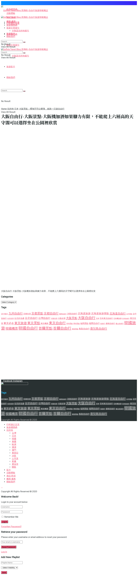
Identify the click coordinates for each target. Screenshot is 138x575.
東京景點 (33, 323)
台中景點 (129, 314)
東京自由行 (57, 323)
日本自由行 (126, 318)
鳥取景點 (75, 329)
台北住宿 (10, 318)
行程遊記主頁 (12, 22)
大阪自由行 (86, 318)
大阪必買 (61, 318)
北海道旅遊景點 (100, 313)
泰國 (14, 441)
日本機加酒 (117, 318)
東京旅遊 (20, 323)
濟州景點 (76, 324)
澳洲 (14, 447)
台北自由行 (31, 318)
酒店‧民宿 (11, 476)
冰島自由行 (72, 313)
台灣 (14, 433)
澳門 (14, 450)
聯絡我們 (10, 36)
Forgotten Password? (11, 526)
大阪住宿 (54, 318)
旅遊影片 (10, 66)
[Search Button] (24, 42)
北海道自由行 (118, 313)
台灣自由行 (44, 318)
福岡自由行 (94, 323)
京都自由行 (51, 313)
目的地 (10, 108)
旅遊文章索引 (12, 45)
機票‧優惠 (11, 479)
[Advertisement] (69, 87)
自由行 (102, 324)
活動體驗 (10, 472)
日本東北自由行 (106, 318)
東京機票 (44, 323)
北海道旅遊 (84, 313)
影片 (8, 470)
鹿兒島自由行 (98, 328)
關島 (14, 467)
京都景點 (37, 313)
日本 (16, 108)
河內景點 (69, 324)
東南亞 (15, 453)
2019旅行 (4, 314)
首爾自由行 (62, 328)
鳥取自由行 (84, 328)
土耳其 (15, 458)
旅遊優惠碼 (11, 25)
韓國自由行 (28, 328)
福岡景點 (84, 323)
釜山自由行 (120, 324)
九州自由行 (16, 313)
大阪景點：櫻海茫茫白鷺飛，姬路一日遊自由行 (41, 108)
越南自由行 (110, 323)
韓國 (14, 438)
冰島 (14, 455)
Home (4, 108)
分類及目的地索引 (20, 56)
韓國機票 (12, 328)
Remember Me (11, 517)
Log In (4, 552)
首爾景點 (46, 328)
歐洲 (14, 444)
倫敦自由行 (63, 314)
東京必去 (9, 323)
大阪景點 (71, 318)
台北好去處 (19, 318)
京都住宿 (27, 314)
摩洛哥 (15, 464)
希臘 (14, 461)
